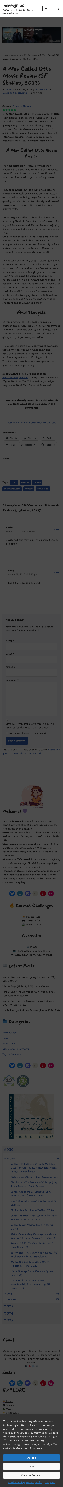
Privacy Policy (34, 1482)
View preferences (31, 1475)
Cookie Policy (16, 1482)
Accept (31, 1457)
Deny (32, 1466)
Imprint (50, 1482)
